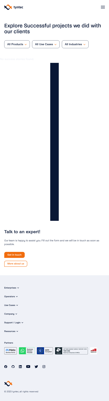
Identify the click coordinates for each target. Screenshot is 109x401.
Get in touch (14, 254)
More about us (15, 263)
